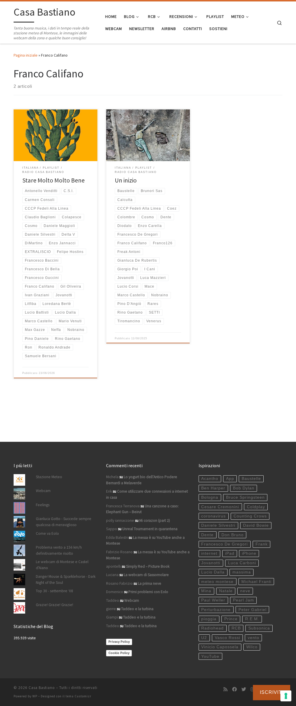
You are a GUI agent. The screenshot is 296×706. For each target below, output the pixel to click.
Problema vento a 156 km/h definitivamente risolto (59, 550)
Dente (207, 535)
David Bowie (256, 525)
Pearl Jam (243, 600)
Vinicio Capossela (219, 647)
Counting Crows (250, 516)
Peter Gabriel (252, 610)
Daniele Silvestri (218, 525)
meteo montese (217, 582)
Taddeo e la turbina (137, 608)
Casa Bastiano (42, 687)
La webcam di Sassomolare (146, 574)
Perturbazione (216, 610)
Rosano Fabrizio (119, 583)
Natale (226, 591)
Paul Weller (213, 600)
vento (253, 638)
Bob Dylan (243, 488)
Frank (262, 544)
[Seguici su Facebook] (234, 689)
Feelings (42, 504)
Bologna (209, 497)
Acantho (209, 478)
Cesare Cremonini (220, 507)
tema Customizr (78, 696)
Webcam (43, 490)
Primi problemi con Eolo (148, 591)
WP (34, 696)
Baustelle (251, 478)
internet (209, 553)
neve (245, 591)
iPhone (249, 553)
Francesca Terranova (123, 506)
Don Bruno (232, 535)
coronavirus (213, 516)
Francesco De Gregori (224, 544)
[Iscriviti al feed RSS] (225, 689)
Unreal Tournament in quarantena (149, 528)
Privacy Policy (119, 642)
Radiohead (212, 628)
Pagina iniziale (26, 55)
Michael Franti (256, 582)
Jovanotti (210, 563)
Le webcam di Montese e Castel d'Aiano (62, 564)
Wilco (252, 647)
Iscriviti (271, 692)
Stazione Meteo (49, 476)
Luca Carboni (242, 563)
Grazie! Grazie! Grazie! (54, 604)
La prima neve (149, 583)
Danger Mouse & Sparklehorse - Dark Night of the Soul (65, 579)
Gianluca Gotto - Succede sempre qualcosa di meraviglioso (63, 521)
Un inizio (126, 180)
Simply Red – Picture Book (147, 566)
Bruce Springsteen (245, 497)
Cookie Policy (119, 653)
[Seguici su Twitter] (243, 689)
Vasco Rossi (227, 638)
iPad (229, 553)
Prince (231, 619)
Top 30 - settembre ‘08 (54, 590)
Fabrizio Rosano (119, 551)
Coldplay (256, 507)
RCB (236, 628)
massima (241, 572)
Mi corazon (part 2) (154, 520)
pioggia (209, 619)
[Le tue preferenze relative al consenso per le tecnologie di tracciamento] (285, 695)
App (230, 478)
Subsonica (259, 628)
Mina (206, 591)
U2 (204, 638)
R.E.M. (252, 619)
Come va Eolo (47, 533)
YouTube (210, 656)
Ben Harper (213, 488)
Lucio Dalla (213, 572)
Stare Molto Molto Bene (53, 180)
